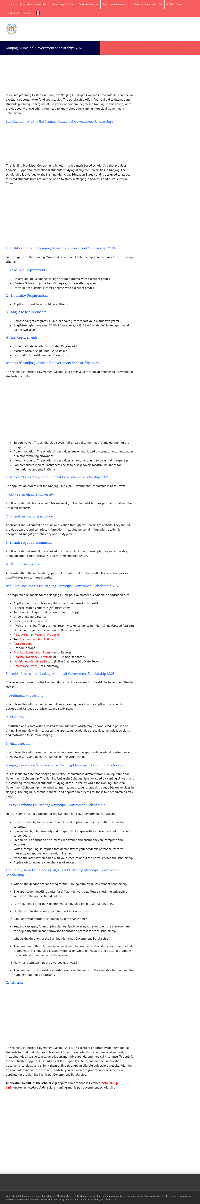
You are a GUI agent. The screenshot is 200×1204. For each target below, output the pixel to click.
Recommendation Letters (36, 639)
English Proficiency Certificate (33, 657)
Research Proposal (47, 634)
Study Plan (23, 634)
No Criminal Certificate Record (33, 661)
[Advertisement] (70, 74)
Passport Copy (23, 643)
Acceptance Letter (25, 666)
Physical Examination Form (32, 652)
